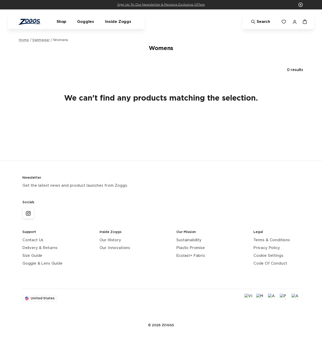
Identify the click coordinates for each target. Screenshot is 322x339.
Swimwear (41, 40)
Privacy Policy (266, 248)
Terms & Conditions (271, 240)
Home (24, 40)
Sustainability (189, 240)
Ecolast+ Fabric (190, 256)
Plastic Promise (190, 248)
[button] (300, 4)
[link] (28, 213)
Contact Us (32, 240)
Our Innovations (114, 248)
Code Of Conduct (270, 263)
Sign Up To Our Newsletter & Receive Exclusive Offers (161, 4)
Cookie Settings (268, 256)
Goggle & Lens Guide (42, 263)
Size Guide (32, 256)
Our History (110, 240)
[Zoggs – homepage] (29, 22)
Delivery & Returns (40, 248)
